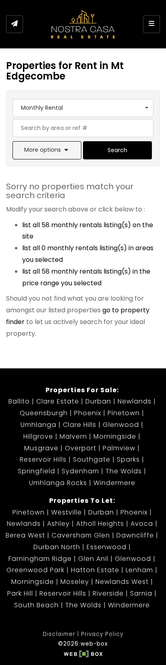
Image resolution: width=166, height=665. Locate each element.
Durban (98, 401)
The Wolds (124, 471)
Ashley (58, 523)
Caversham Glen (81, 535)
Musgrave (41, 448)
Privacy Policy (102, 634)
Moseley (74, 581)
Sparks (128, 459)
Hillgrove (38, 436)
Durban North (56, 547)
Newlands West (122, 581)
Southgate (91, 459)
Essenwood (107, 547)
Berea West (25, 535)
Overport (80, 448)
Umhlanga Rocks (58, 482)
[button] (46, 150)
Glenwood (121, 424)
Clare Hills (79, 424)
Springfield (36, 471)
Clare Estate (57, 401)
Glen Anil (93, 558)
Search (117, 150)
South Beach (36, 605)
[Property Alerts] (14, 24)
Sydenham (80, 471)
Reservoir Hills (43, 459)
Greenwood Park (35, 570)
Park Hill (20, 593)
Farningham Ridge (40, 558)
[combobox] (83, 108)
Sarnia (141, 593)
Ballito (19, 401)
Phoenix (87, 413)
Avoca (142, 523)
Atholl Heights (100, 523)
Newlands (134, 401)
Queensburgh (44, 413)
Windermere (114, 482)
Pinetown (124, 413)
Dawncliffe (135, 535)
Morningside (114, 436)
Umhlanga (38, 424)
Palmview (119, 448)
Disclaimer (59, 634)
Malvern (73, 436)
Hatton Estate (95, 570)
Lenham (139, 570)
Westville (66, 512)
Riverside (108, 593)
